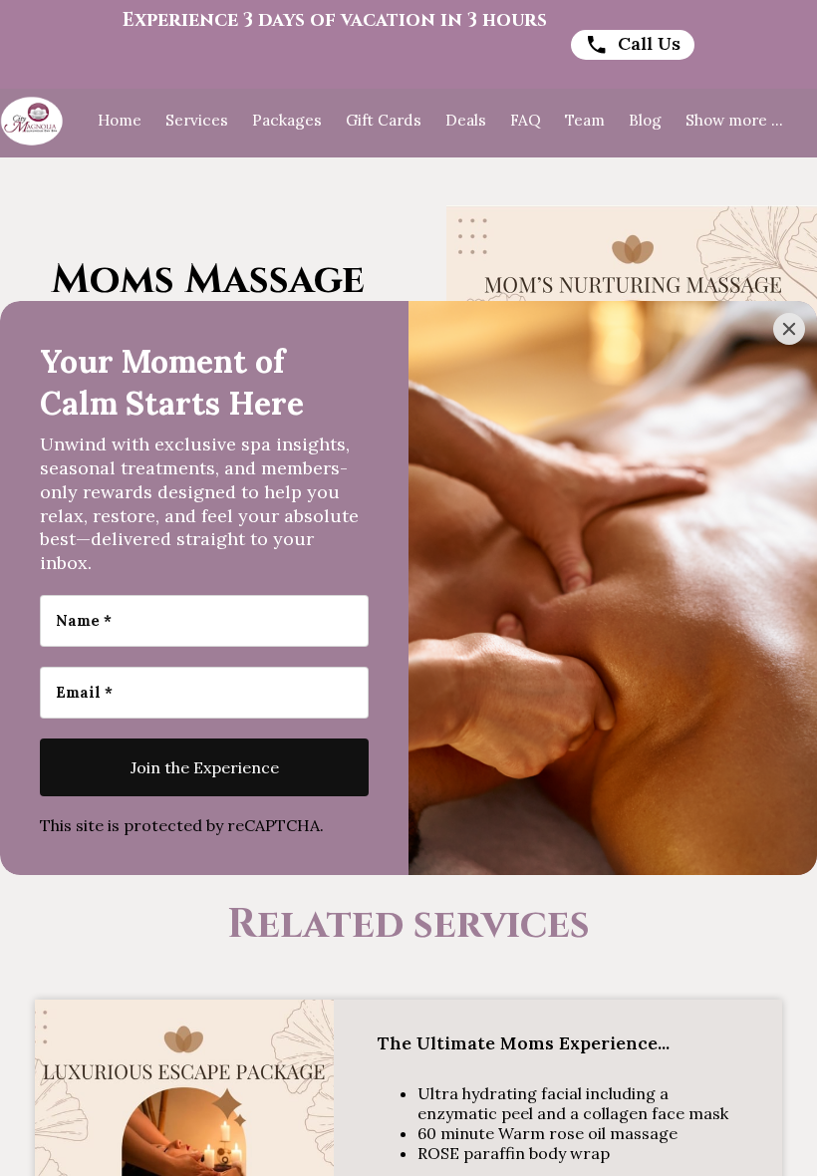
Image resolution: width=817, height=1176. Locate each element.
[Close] (789, 329)
